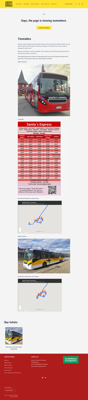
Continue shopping (44, 27)
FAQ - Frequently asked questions (12, 372)
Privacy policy (7, 370)
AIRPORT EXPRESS (14, 395)
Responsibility (7, 362)
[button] (76, 4)
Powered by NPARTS (13, 396)
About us (6, 360)
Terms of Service (8, 367)
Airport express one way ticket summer (14, 347)
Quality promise (8, 365)
